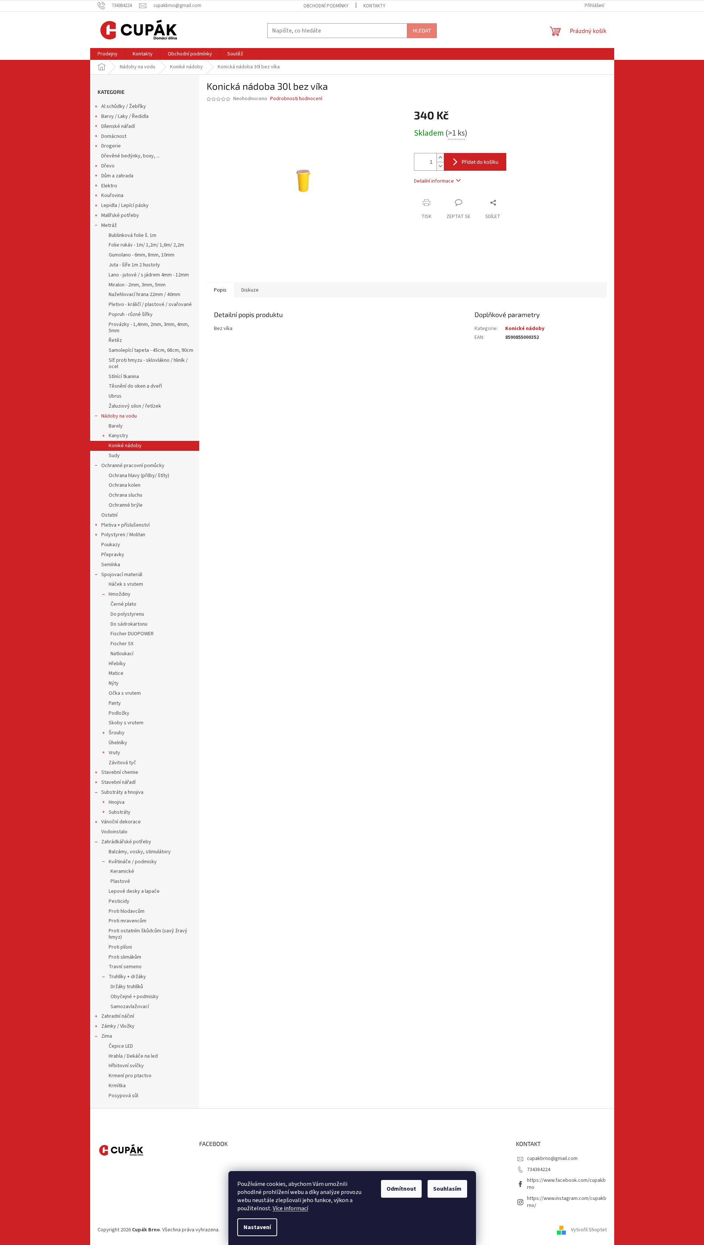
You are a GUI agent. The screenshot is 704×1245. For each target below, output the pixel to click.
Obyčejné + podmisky (134, 996)
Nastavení (257, 1227)
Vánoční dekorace (121, 822)
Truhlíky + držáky (127, 976)
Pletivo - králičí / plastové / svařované (150, 304)
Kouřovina (112, 195)
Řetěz (115, 340)
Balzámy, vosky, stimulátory (140, 851)
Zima (106, 1036)
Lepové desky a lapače (134, 891)
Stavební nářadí (118, 782)
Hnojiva (117, 802)
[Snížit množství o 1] (440, 166)
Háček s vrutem (126, 584)
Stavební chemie (119, 772)
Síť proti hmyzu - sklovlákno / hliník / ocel (148, 363)
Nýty (114, 683)
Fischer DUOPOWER (132, 633)
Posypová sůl (123, 1095)
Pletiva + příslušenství (125, 525)
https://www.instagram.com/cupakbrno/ (566, 1202)
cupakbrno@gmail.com (552, 1158)
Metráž (109, 225)
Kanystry (118, 435)
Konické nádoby (524, 328)
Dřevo (108, 166)
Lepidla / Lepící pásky (125, 205)
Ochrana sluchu (125, 495)
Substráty (119, 812)
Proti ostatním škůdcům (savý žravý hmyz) (148, 934)
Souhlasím (447, 1189)
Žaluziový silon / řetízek (135, 406)
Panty (115, 703)
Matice (116, 673)
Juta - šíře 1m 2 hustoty (134, 265)
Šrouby (117, 733)
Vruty (114, 752)
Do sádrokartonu (128, 624)
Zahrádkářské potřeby (126, 842)
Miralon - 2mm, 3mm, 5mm (137, 285)
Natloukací (121, 653)
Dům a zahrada (117, 176)
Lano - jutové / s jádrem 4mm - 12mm (149, 275)
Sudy (114, 455)
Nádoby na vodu (119, 416)
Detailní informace (434, 181)
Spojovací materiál (121, 574)
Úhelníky (118, 742)
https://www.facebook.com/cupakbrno (566, 1184)
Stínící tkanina (124, 376)
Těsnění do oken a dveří (135, 386)
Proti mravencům (127, 921)
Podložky (119, 713)
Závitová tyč (122, 762)
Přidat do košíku (480, 162)
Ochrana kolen (124, 485)
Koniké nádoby (125, 445)
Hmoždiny (119, 594)
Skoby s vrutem (126, 723)
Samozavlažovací (129, 1006)
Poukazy (110, 544)
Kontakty (374, 6)
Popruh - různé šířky (131, 314)
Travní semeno (125, 966)
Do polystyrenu (127, 614)
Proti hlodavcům (126, 911)
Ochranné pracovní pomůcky (132, 465)
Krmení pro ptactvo (130, 1075)
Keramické (122, 871)
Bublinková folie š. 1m (132, 235)
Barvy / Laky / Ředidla (125, 116)
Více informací (290, 1208)
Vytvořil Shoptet (589, 1230)
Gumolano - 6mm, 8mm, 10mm (141, 255)
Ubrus (115, 396)
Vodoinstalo (114, 832)
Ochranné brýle (126, 505)
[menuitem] (107, 54)
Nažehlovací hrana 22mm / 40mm (144, 294)
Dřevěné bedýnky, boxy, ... (130, 156)
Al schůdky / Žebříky (123, 106)
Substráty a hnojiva (122, 792)
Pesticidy (119, 901)
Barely (116, 426)
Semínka (110, 564)
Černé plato (123, 604)
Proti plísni (120, 947)
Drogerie (111, 146)
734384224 (538, 1169)
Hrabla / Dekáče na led (133, 1056)
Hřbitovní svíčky (126, 1065)
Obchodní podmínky (325, 6)
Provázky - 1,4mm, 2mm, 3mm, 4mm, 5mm (149, 327)
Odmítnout (401, 1189)
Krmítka (117, 1085)
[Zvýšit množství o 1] (440, 157)
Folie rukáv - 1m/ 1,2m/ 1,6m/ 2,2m (146, 245)
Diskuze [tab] (250, 290)
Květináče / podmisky (133, 861)
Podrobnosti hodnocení (296, 98)
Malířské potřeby (120, 215)
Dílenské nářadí (118, 126)
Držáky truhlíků (126, 986)
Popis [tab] (220, 290)
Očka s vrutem (125, 693)
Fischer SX (121, 643)
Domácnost (113, 136)
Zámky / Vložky (118, 1026)
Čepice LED (121, 1046)
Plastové (120, 881)
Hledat (422, 30)
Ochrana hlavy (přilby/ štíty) (139, 475)
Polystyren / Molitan (123, 534)
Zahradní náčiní (117, 1016)
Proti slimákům (125, 957)
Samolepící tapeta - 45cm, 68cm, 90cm (151, 350)
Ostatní (109, 515)
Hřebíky (117, 663)
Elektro (109, 186)
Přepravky (112, 554)
